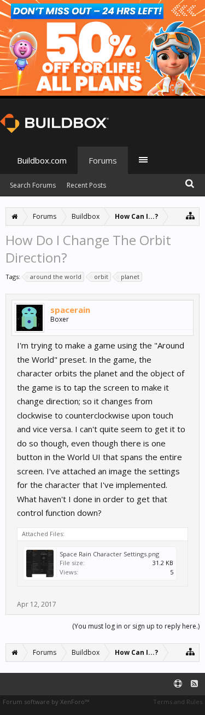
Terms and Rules (177, 701)
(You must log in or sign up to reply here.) (136, 626)
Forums (103, 160)
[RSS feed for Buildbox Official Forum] (194, 684)
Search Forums (33, 185)
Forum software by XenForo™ (46, 701)
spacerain (70, 309)
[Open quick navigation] (190, 215)
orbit (101, 276)
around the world (55, 276)
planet (130, 276)
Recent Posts (86, 185)
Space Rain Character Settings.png (109, 554)
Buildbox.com (42, 160)
